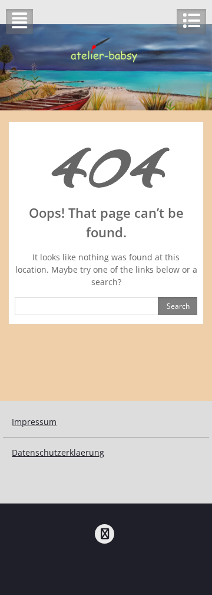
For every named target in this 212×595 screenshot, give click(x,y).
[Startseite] (104, 534)
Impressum (34, 421)
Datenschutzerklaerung (58, 452)
